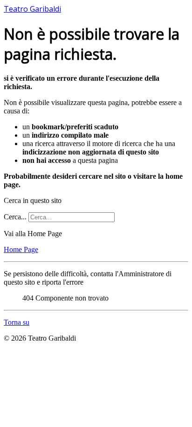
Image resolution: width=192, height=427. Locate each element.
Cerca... (15, 217)
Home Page (21, 249)
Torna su (16, 322)
